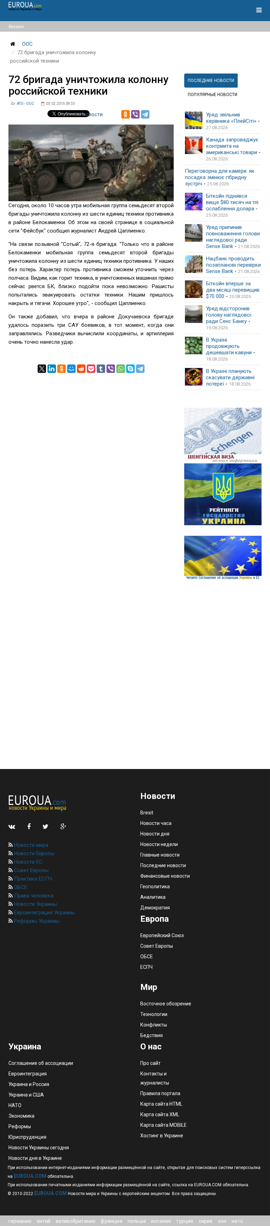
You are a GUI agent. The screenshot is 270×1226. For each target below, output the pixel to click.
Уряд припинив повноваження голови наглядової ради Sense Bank (233, 236)
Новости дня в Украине (35, 1158)
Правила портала (160, 1093)
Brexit (146, 812)
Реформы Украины (36, 921)
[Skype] (130, 368)
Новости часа (156, 823)
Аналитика (153, 897)
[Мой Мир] (71, 368)
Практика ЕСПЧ (32, 879)
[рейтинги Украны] (223, 494)
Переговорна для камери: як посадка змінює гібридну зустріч (220, 177)
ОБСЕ (20, 887)
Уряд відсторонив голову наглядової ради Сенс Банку (228, 314)
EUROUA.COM (30, 1176)
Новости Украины (35, 904)
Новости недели (159, 844)
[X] (42, 368)
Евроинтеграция (27, 1073)
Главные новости (160, 855)
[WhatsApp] (120, 368)
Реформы (19, 1126)
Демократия (155, 907)
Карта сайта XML (159, 1114)
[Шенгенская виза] (223, 435)
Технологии (153, 1014)
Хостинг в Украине (161, 1135)
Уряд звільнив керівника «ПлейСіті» (231, 118)
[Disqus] (91, 461)
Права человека (33, 895)
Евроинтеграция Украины (44, 912)
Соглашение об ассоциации (40, 1063)
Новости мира (30, 845)
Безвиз (16, 26)
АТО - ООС (25, 104)
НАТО (14, 1105)
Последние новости (163, 865)
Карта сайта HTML (161, 1104)
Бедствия (151, 1035)
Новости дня (154, 834)
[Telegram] (145, 114)
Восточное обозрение (165, 1003)
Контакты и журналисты (154, 1078)
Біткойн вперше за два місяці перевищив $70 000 (232, 289)
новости (93, 114)
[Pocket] (91, 368)
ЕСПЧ (146, 967)
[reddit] (81, 368)
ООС (27, 44)
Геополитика (155, 886)
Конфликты (153, 1025)
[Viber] (135, 114)
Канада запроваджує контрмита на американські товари (232, 145)
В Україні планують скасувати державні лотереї (230, 377)
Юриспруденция (27, 1137)
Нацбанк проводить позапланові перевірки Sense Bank (233, 264)
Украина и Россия (28, 1084)
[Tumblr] (101, 368)
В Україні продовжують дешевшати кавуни (229, 346)
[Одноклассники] (125, 114)
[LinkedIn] (51, 368)
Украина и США (26, 1095)
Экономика (21, 1116)
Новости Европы (33, 853)
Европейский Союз (162, 935)
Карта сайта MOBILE (163, 1125)
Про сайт (150, 1063)
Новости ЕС (28, 862)
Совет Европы (31, 870)
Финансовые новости (165, 876)
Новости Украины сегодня (38, 1147)
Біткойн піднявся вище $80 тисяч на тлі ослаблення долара (232, 202)
